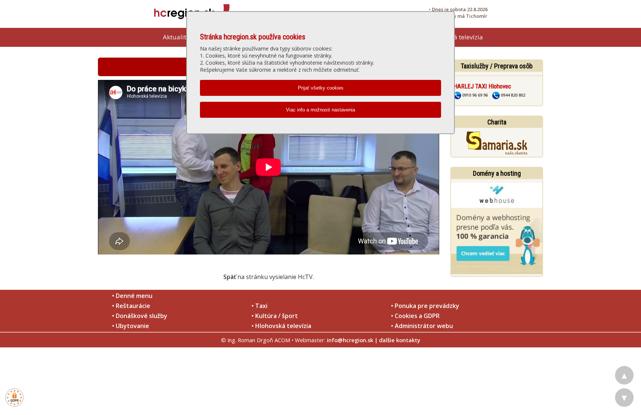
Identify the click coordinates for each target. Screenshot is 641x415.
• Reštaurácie (131, 306)
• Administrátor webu (422, 326)
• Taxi (259, 306)
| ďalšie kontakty (397, 340)
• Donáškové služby (139, 316)
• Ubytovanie (130, 326)
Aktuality (176, 37)
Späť (229, 277)
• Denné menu (132, 296)
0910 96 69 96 (474, 95)
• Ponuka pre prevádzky (425, 306)
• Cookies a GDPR (415, 316)
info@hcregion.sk (350, 340)
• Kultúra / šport (275, 316)
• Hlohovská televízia (281, 326)
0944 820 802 (512, 95)
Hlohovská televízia (455, 37)
